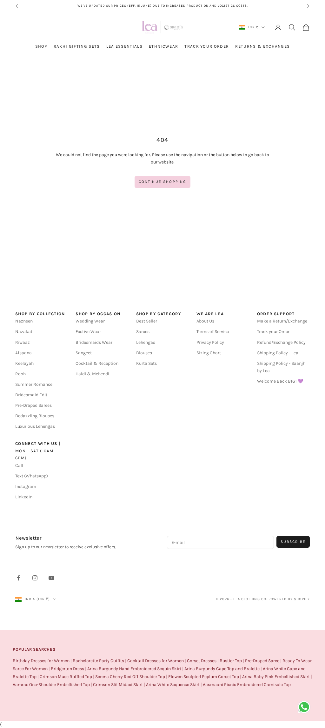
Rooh (20, 374)
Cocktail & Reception (97, 363)
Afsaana (23, 353)
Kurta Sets (146, 363)
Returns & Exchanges (262, 46)
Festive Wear (88, 331)
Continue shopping (163, 181)
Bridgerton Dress (67, 668)
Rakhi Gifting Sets (77, 46)
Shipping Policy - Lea (277, 353)
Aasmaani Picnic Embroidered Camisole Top (247, 684)
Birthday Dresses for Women (41, 660)
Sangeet (84, 353)
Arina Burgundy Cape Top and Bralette (222, 668)
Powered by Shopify (289, 599)
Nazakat (23, 331)
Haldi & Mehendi (92, 374)
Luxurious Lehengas (35, 426)
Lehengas (145, 342)
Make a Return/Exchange (282, 321)
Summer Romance (33, 384)
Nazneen (24, 321)
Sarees (142, 331)
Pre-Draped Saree (262, 660)
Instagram (25, 486)
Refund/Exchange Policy (281, 342)
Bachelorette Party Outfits (98, 660)
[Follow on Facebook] (18, 578)
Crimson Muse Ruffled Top (66, 676)
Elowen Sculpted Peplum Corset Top (203, 676)
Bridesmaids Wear (94, 342)
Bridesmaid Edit (31, 395)
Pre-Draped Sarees (33, 405)
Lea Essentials (124, 46)
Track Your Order (206, 46)
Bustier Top (231, 660)
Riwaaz (22, 342)
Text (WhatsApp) (31, 476)
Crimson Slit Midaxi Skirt (118, 684)
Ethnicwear (163, 46)
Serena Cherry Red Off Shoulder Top (130, 676)
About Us (205, 321)
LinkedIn (23, 497)
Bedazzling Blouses (34, 416)
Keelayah (24, 363)
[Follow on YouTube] (51, 578)
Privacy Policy (210, 342)
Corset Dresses (201, 660)
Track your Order (273, 331)
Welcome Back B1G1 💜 (280, 381)
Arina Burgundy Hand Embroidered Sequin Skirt (134, 668)
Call (19, 465)
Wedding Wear (90, 321)
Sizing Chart (208, 353)
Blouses (144, 353)
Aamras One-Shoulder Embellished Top (51, 684)
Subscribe (293, 541)
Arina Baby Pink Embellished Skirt (276, 676)
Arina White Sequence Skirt (173, 684)
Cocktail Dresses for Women (155, 660)
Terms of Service (212, 331)
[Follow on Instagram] (35, 578)
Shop (41, 46)
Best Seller (146, 321)
